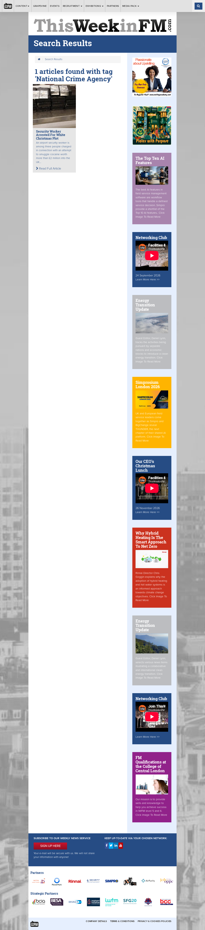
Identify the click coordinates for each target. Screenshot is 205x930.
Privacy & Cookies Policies (154, 921)
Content (21, 6)
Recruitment (71, 6)
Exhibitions (94, 6)
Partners (113, 6)
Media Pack (129, 6)
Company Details (96, 921)
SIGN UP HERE (50, 846)
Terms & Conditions (122, 921)
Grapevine (40, 6)
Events (54, 6)
